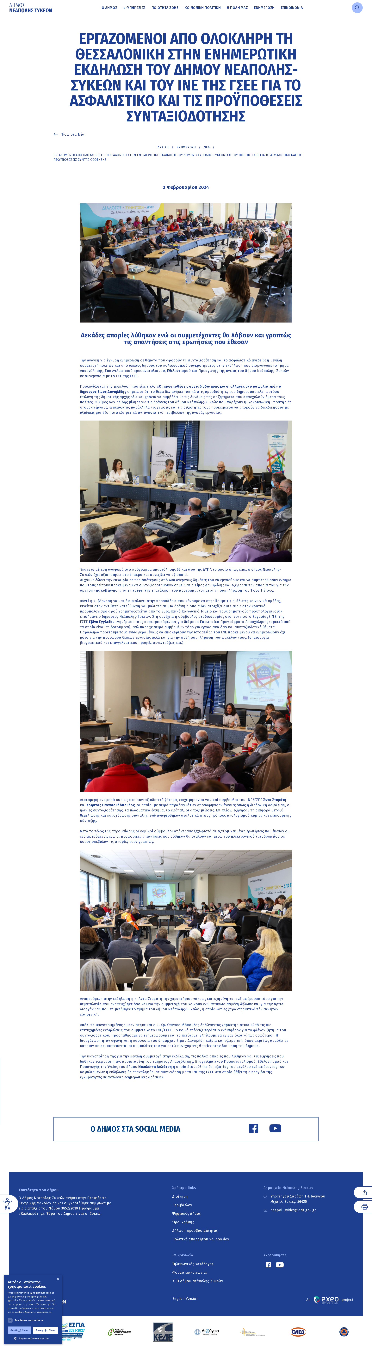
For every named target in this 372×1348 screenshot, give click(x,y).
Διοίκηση (180, 1196)
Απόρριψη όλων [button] (45, 1330)
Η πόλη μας (237, 8)
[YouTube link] (275, 1129)
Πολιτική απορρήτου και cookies (200, 1239)
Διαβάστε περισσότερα (38, 1312)
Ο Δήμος (109, 8)
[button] (33, 1338)
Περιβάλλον (182, 1205)
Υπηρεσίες (134, 8)
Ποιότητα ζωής (165, 8)
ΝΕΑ (207, 147)
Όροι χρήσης (183, 1222)
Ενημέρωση (264, 8)
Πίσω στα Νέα (72, 134)
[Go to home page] (31, 8)
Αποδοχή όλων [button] (19, 1330)
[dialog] (33, 1309)
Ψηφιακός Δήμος (186, 1213)
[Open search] (357, 7)
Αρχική (163, 147)
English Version (185, 1298)
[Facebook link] (253, 1129)
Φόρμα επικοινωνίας (190, 1272)
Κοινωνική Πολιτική (203, 8)
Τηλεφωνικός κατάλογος (193, 1264)
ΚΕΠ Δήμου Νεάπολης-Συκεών (197, 1281)
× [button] (57, 1279)
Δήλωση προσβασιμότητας (195, 1230)
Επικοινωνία (292, 8)
